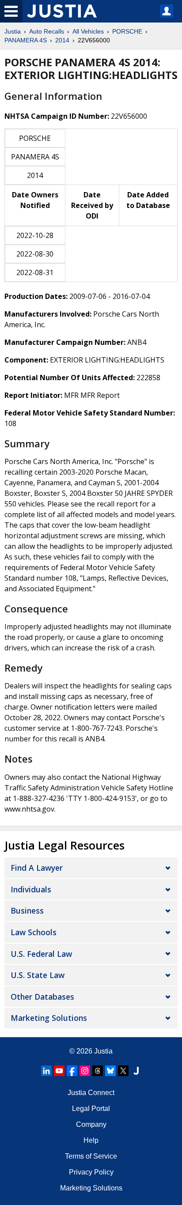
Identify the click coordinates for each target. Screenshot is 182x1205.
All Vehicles (88, 31)
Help (91, 1140)
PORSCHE (127, 31)
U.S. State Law (37, 975)
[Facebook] (72, 1070)
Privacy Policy (91, 1172)
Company (91, 1124)
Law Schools (34, 932)
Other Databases (42, 996)
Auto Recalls (46, 31)
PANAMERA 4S (25, 40)
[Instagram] (85, 1070)
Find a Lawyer (37, 867)
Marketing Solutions (49, 1017)
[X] (123, 1070)
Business (27, 910)
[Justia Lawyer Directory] (136, 1070)
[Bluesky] (110, 1070)
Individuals (31, 889)
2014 (62, 40)
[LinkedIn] (46, 1070)
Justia (12, 31)
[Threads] (97, 1070)
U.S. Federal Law (41, 953)
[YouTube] (59, 1070)
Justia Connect (91, 1092)
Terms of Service (91, 1156)
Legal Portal (91, 1108)
